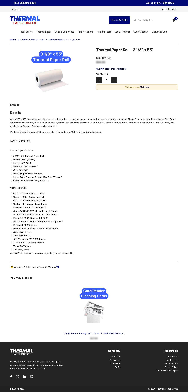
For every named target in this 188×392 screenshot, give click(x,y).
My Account (172, 356)
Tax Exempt (172, 360)
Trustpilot (75, 1)
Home (13, 39)
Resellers (115, 363)
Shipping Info (171, 363)
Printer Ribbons (85, 31)
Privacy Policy (17, 388)
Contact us (114, 360)
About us (115, 356)
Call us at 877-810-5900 (160, 2)
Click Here (144, 87)
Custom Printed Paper (167, 370)
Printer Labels (104, 31)
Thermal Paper (43, 31)
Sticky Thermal (122, 31)
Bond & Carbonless (64, 31)
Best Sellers (26, 31)
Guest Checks (140, 31)
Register (172, 9)
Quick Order (17, 9)
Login (162, 9)
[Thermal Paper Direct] (25, 20)
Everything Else (159, 31)
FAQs (117, 367)
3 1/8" (41, 39)
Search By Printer (119, 20)
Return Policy (171, 367)
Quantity (102, 73)
